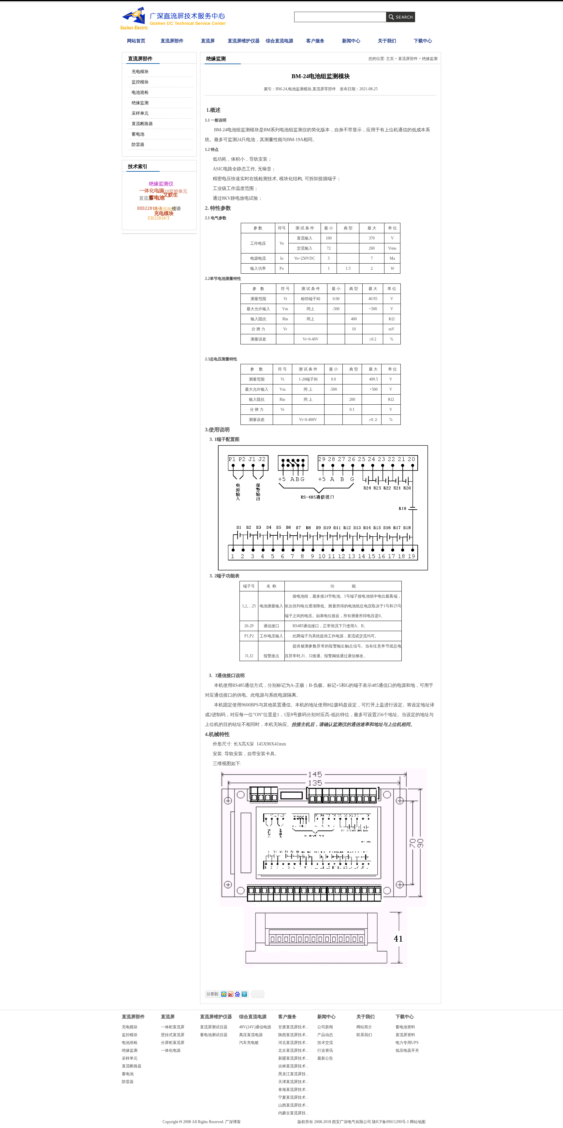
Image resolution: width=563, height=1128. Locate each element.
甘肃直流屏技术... (293, 1027)
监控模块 (140, 82)
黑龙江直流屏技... (293, 1074)
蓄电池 (138, 134)
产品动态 (325, 1035)
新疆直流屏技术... (293, 1058)
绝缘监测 (140, 102)
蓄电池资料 (405, 1027)
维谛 (176, 208)
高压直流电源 (251, 1035)
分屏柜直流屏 (172, 1042)
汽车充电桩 (249, 1042)
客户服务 (315, 40)
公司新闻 (325, 1027)
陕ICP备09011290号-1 (390, 1122)
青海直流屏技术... (293, 1089)
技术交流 (325, 1042)
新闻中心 (351, 40)
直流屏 (208, 40)
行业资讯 (325, 1050)
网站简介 (364, 1027)
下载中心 (423, 40)
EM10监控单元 (172, 191)
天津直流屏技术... (293, 1081)
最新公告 (325, 1058)
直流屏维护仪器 (244, 40)
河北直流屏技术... (293, 1042)
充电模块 (140, 71)
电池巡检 (140, 92)
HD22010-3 (149, 208)
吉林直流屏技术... (293, 1066)
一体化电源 (151, 190)
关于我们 (387, 40)
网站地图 (418, 1122)
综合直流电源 (279, 40)
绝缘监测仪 (161, 183)
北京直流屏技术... (293, 1050)
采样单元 (140, 113)
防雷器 (138, 144)
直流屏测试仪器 (213, 1027)
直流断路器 (142, 123)
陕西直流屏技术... (293, 1035)
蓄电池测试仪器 (213, 1035)
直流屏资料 (405, 1035)
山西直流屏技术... (293, 1105)
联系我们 (364, 1035)
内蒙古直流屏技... (293, 1113)
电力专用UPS (407, 1042)
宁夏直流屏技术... (293, 1097)
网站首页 (136, 40)
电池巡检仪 (164, 209)
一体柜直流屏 (172, 1027)
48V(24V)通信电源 (255, 1027)
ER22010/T (159, 218)
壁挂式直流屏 (172, 1035)
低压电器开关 (407, 1050)
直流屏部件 (172, 40)
